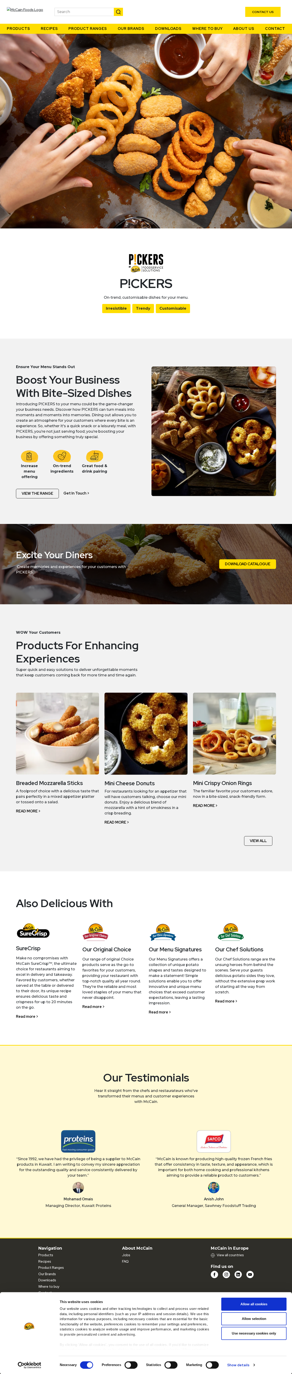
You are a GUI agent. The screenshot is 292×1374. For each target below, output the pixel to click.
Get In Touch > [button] (76, 493)
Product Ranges (87, 28)
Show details (238, 1365)
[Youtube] (250, 1274)
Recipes (49, 28)
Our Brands (131, 28)
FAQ (125, 1261)
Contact (275, 28)
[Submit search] (118, 12)
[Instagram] (226, 1274)
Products (18, 28)
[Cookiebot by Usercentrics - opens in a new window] (30, 1365)
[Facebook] (214, 1274)
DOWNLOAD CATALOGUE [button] (247, 564)
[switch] (131, 1365)
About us (243, 28)
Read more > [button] (28, 811)
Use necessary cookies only (254, 1333)
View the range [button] (37, 493)
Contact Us (263, 12)
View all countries (230, 1255)
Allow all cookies (253, 1304)
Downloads (168, 28)
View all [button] (258, 840)
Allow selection (254, 1319)
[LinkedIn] (238, 1274)
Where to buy (207, 28)
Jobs (126, 1255)
